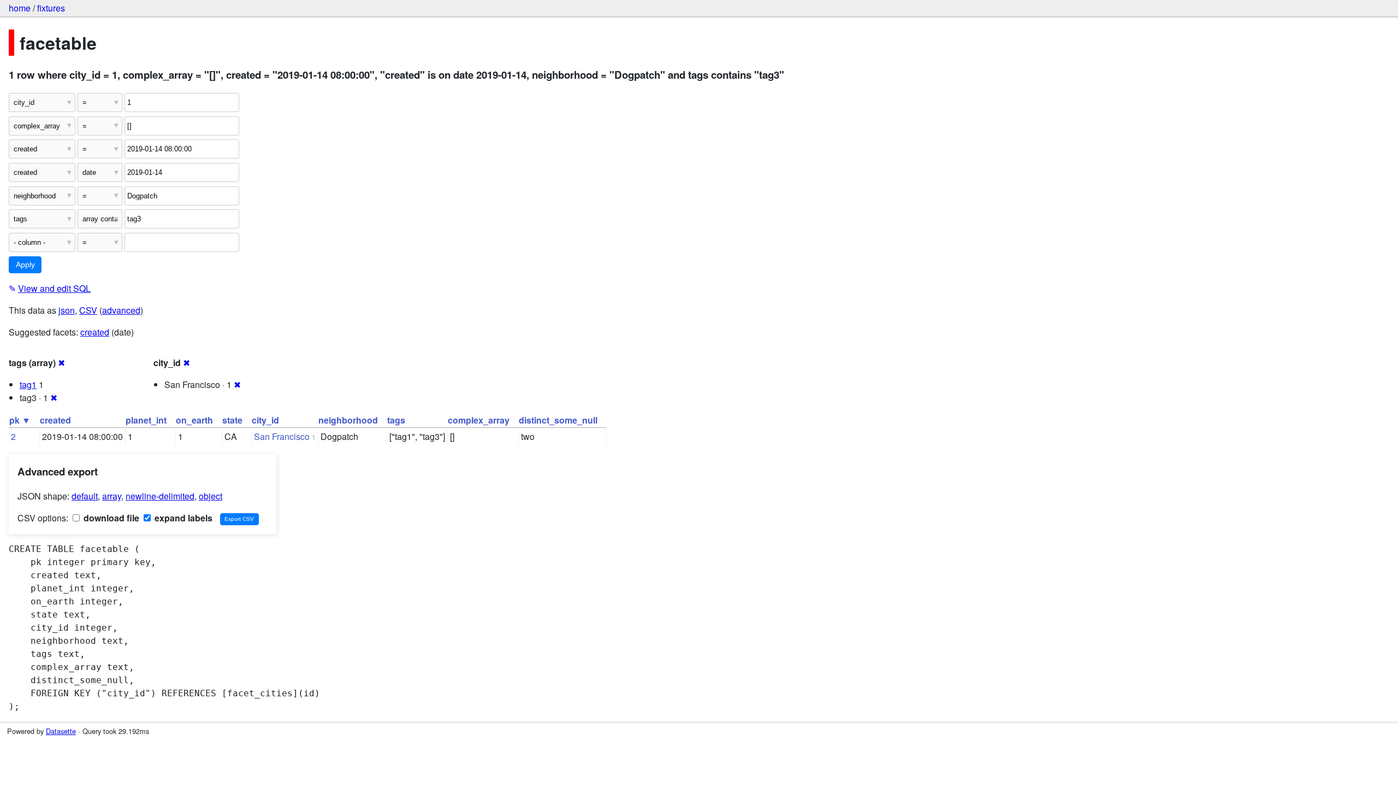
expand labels (182, 518)
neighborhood (348, 420)
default (85, 496)
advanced (121, 310)
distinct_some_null (558, 420)
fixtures (51, 8)
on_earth (194, 420)
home (20, 8)
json (66, 310)
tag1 (28, 384)
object (210, 496)
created (94, 332)
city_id (265, 420)
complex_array (479, 420)
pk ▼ (20, 420)
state (232, 420)
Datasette (61, 731)
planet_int (146, 420)
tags (396, 420)
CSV (88, 310)
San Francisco (282, 436)
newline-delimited (160, 496)
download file (110, 518)
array (111, 496)
